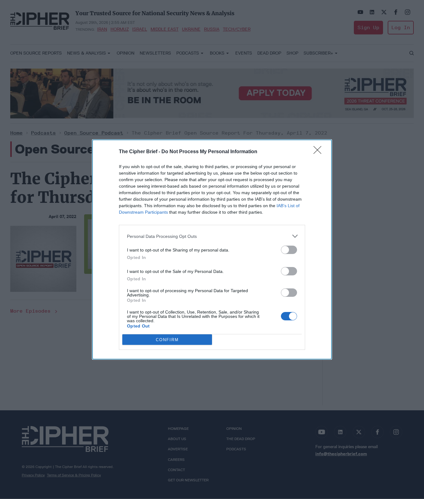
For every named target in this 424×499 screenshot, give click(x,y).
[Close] (319, 152)
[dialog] (212, 249)
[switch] (289, 250)
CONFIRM (167, 339)
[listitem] (212, 236)
